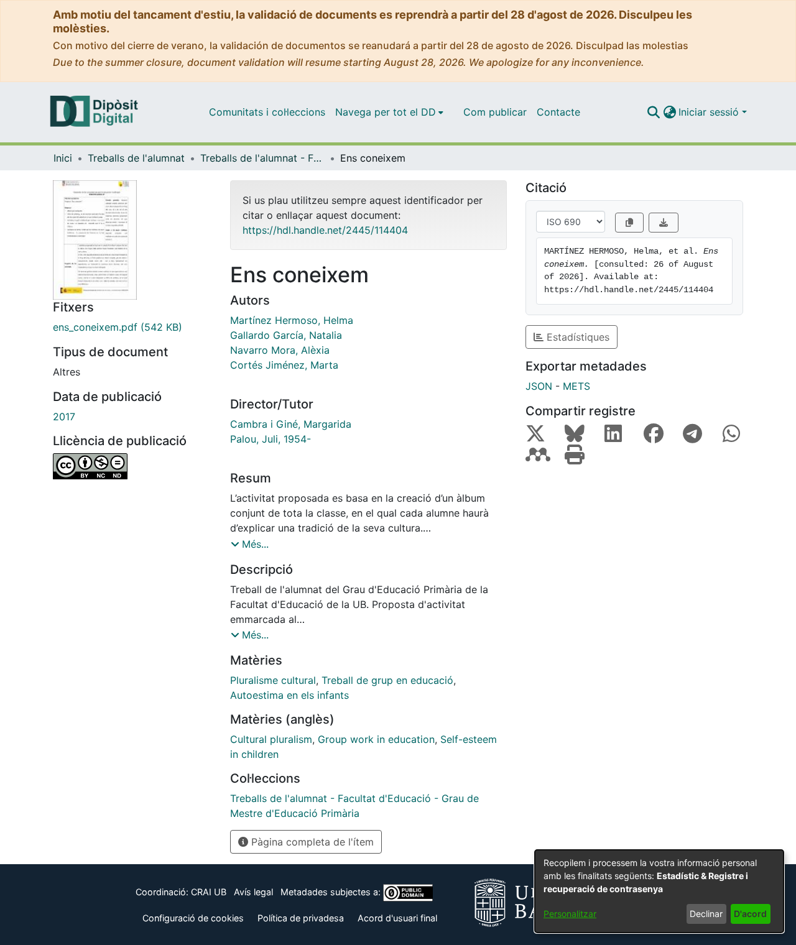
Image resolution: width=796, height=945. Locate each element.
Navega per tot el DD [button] (385, 112)
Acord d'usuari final (397, 918)
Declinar (706, 913)
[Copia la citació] (629, 223)
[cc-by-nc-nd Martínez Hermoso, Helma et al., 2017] (132, 466)
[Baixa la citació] (663, 223)
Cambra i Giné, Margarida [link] (290, 424)
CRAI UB (208, 892)
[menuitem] (389, 111)
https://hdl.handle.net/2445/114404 (325, 230)
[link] (132, 327)
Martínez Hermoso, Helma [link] (291, 320)
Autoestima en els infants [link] (289, 695)
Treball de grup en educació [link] (387, 680)
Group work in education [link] (376, 739)
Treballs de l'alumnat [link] (136, 158)
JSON (538, 386)
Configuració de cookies (193, 918)
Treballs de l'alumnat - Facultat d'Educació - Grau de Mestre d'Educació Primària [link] (262, 158)
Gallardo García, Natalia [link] (286, 335)
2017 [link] (64, 416)
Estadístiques (576, 337)
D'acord (750, 913)
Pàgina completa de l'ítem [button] (311, 842)
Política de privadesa (300, 918)
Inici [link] (62, 158)
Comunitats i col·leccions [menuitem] (267, 112)
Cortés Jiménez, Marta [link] (284, 365)
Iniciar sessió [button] (710, 112)
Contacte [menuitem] (558, 112)
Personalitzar (570, 913)
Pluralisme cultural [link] (273, 680)
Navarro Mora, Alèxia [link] (280, 350)
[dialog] (659, 891)
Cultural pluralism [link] (271, 739)
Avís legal (253, 892)
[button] (653, 111)
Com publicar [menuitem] (495, 112)
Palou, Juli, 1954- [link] (270, 439)
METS (576, 386)
